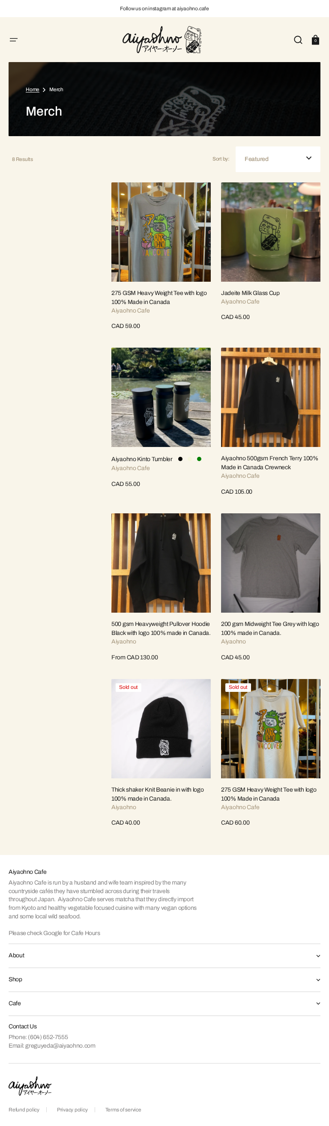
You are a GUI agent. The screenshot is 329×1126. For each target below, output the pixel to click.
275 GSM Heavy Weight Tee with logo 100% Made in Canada (158, 297)
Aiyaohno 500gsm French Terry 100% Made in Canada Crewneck (269, 463)
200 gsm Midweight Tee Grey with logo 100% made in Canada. (270, 628)
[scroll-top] (310, 1107)
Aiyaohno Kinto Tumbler (142, 459)
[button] (13, 39)
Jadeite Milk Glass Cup (250, 293)
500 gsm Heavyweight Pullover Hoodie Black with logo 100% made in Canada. (161, 628)
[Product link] (161, 256)
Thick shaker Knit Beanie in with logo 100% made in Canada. (157, 794)
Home (32, 89)
